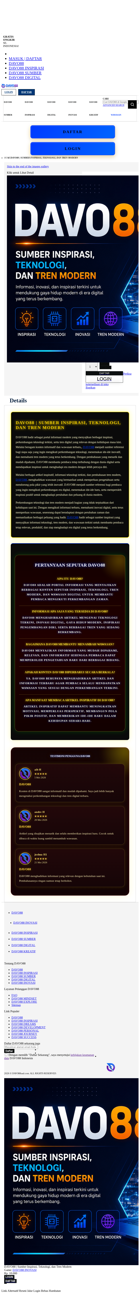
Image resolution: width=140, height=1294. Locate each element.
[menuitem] (8, 108)
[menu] (52, 108)
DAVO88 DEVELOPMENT (28, 1027)
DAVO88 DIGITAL (25, 77)
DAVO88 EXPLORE (24, 1001)
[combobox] (121, 102)
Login (9, 92)
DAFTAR (73, 131)
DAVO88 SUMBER (25, 72)
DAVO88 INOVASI (25, 922)
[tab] (18, 400)
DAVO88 (16, 63)
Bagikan (90, 387)
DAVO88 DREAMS (23, 1024)
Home (7, 157)
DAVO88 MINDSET (24, 998)
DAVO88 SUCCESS (23, 1037)
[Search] (132, 104)
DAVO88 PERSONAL (25, 1030)
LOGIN (73, 148)
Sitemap (16, 1005)
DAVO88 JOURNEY (24, 1033)
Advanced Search (113, 105)
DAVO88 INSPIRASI (26, 68)
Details (18, 400)
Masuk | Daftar (25, 58)
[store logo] (9, 88)
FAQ (14, 995)
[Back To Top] (5, 1283)
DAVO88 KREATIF (23, 951)
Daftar (26, 92)
